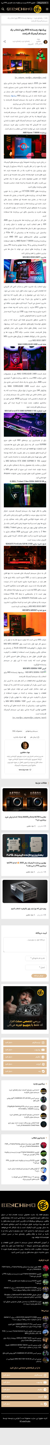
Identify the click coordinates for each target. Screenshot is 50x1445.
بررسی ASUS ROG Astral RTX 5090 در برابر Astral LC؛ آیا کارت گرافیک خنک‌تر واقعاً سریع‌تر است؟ (22, 1289)
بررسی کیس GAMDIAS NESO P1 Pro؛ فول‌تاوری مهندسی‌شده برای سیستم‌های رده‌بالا (24, 1325)
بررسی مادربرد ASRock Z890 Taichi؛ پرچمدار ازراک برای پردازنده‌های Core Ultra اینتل (22, 1339)
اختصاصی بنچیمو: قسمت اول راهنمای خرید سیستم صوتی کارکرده (24, 1116)
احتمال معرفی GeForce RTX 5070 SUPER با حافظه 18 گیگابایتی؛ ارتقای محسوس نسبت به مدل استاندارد (22, 1296)
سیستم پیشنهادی (32, 731)
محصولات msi (17, 731)
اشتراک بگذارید (18, 737)
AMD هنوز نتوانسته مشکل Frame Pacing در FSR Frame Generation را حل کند (22, 1145)
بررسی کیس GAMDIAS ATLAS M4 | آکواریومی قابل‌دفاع (22, 1353)
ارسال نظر (33, 737)
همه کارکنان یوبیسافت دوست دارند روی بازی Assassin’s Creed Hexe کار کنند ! (23, 1124)
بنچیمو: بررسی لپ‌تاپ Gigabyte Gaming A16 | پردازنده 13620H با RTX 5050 (23, 1107)
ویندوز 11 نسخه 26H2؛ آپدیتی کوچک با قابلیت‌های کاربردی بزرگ (25, 1178)
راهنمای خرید (38, 18)
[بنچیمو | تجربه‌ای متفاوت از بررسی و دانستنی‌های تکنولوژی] (25, 9)
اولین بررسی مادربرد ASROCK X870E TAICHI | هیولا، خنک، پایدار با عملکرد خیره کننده (23, 1346)
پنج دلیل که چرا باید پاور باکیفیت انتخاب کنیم (28, 909)
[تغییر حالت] (7, 9)
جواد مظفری (30, 826)
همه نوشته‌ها (23, 770)
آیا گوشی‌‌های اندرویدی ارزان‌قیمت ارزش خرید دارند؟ (19, 3)
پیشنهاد (14, 96)
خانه (45, 18)
